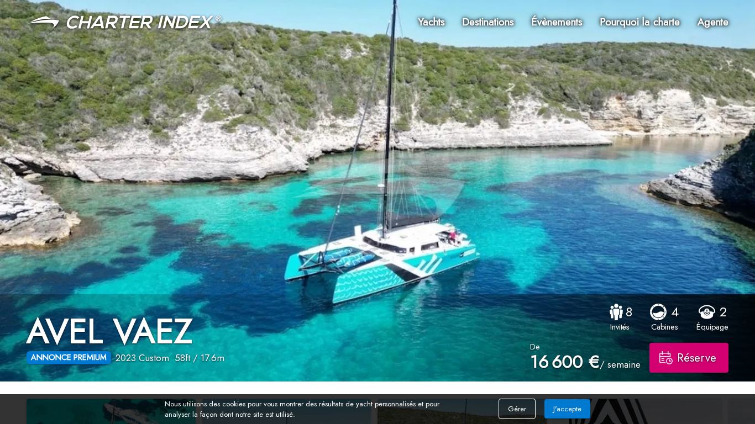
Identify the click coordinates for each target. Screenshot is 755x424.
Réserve (696, 357)
